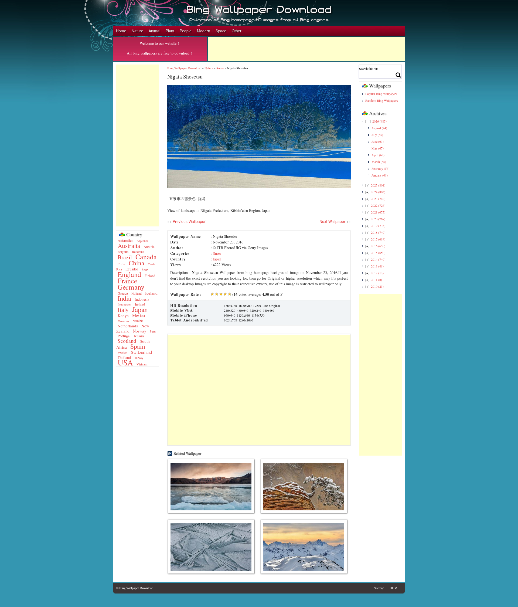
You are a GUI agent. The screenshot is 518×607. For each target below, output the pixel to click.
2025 (378, 185)
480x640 (242, 310)
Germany (131, 286)
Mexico (138, 315)
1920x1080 (260, 305)
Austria (149, 246)
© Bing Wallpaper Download (134, 588)
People (186, 30)
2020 (378, 219)
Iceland (151, 293)
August (379, 128)
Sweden (122, 353)
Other (236, 30)
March (379, 162)
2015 (378, 252)
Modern (203, 30)
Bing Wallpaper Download (184, 68)
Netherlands (128, 325)
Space (221, 30)
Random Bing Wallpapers (381, 100)
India (124, 298)
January (380, 175)
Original (274, 305)
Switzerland (141, 352)
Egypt (145, 269)
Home (121, 30)
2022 (378, 205)
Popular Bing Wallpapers (381, 93)
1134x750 (257, 315)
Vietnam (142, 364)
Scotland (127, 340)
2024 (378, 192)
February (380, 168)
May (378, 148)
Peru (153, 331)
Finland (150, 275)
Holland (136, 293)
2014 (378, 259)
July (377, 135)
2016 (378, 246)
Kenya (123, 315)
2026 (379, 121)
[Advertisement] (306, 49)
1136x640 (243, 315)
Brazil (125, 257)
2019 (378, 225)
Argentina (142, 241)
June (378, 141)
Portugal (124, 335)
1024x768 (230, 320)
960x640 (229, 315)
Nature (137, 30)
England (129, 274)
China (136, 263)
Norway (139, 331)
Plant (170, 30)
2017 (378, 239)
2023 (378, 198)
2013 (377, 266)
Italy (123, 309)
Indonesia (142, 299)
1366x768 (230, 305)
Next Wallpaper (332, 221)
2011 (376, 279)
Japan (140, 309)
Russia (139, 336)
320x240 (255, 310)
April (378, 155)
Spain (137, 346)
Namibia (137, 320)
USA (125, 362)
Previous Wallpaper (189, 221)
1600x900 (244, 305)
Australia (129, 245)
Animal (154, 30)
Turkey (138, 357)
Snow (220, 68)
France (127, 280)
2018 (378, 232)
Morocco (123, 321)
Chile (121, 264)
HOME (394, 588)
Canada (146, 256)
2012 (377, 273)
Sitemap (379, 588)
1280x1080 (245, 320)
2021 (378, 212)
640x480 (268, 310)
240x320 (229, 310)
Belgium (123, 252)
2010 (377, 286)
